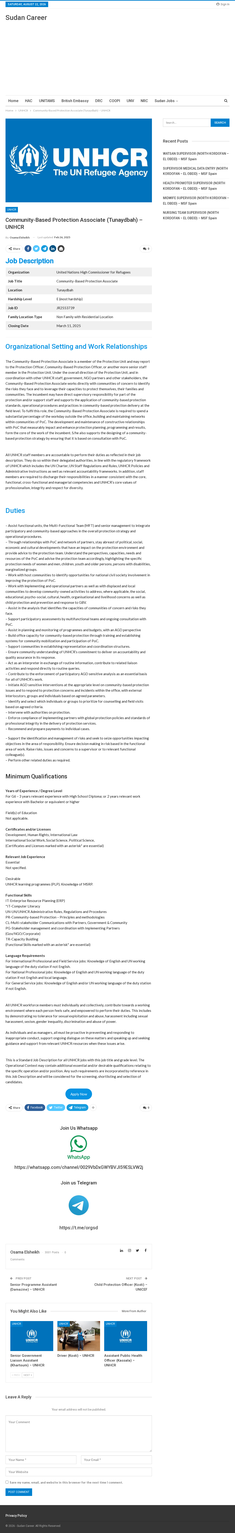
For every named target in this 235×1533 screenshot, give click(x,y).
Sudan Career (26, 18)
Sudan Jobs (165, 101)
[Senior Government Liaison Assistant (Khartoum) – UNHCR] (31, 1336)
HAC (28, 101)
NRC (144, 101)
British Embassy (75, 101)
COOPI (114, 101)
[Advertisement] (117, 56)
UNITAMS (47, 101)
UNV (130, 101)
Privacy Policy (16, 1515)
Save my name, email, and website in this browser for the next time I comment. (66, 1482)
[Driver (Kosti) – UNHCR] (78, 1336)
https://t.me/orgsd (78, 1227)
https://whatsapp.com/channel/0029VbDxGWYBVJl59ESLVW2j (78, 1167)
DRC (99, 101)
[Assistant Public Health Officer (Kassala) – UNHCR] (125, 1336)
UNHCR (11, 209)
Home (13, 101)
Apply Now (78, 1094)
